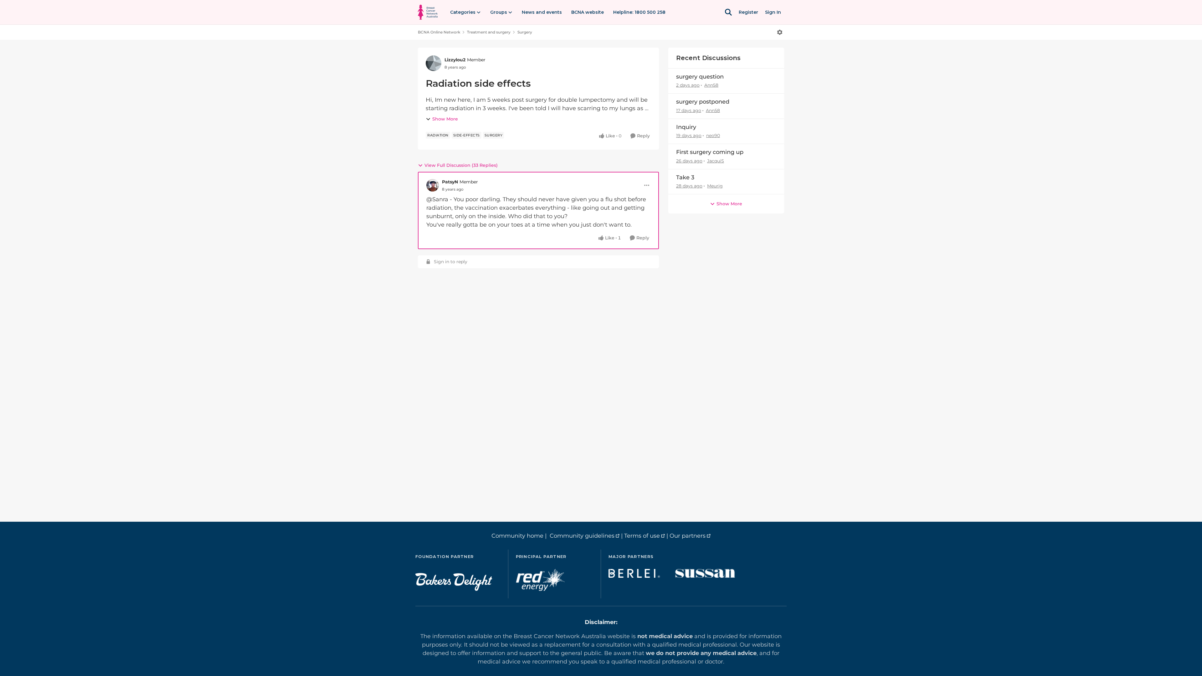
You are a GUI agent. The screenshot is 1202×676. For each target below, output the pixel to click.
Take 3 (685, 177)
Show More (445, 119)
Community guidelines (582, 535)
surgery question (700, 76)
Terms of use (642, 535)
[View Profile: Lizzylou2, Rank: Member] (433, 63)
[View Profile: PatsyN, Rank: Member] (432, 185)
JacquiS (715, 161)
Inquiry (686, 127)
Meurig (715, 186)
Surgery (524, 32)
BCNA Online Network (439, 32)
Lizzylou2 (454, 60)
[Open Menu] (779, 32)
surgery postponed (702, 101)
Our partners (688, 535)
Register (748, 12)
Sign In (773, 12)
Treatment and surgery (489, 32)
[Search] (728, 12)
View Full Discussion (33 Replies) (461, 165)
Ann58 (711, 85)
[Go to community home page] (428, 12)
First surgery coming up (709, 152)
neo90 (713, 135)
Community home (517, 535)
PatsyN (450, 182)
